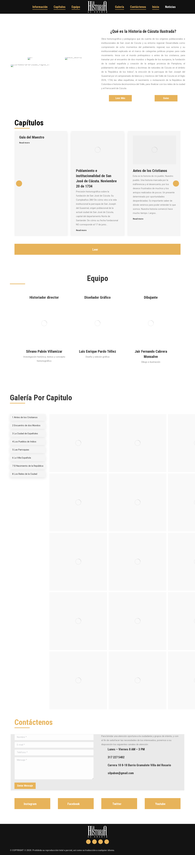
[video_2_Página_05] (78, 502)
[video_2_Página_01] (78, 443)
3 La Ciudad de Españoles (25, 433)
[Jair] (150, 323)
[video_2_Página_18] (137, 680)
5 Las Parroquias (20, 449)
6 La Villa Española (21, 457)
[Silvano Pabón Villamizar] (44, 323)
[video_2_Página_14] (137, 621)
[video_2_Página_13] (78, 621)
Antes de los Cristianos (150, 171)
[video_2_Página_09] (78, 562)
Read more (24, 143)
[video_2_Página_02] (137, 443)
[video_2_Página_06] (137, 502)
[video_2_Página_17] (78, 680)
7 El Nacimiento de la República (27, 465)
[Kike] (97, 323)
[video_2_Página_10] (137, 562)
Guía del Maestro (31, 137)
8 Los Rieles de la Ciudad (24, 474)
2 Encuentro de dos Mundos (26, 425)
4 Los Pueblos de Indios (24, 441)
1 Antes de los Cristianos (24, 417)
